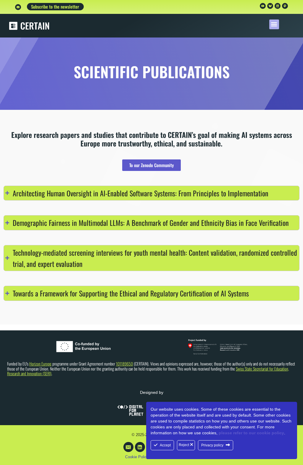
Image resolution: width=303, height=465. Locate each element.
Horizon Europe (40, 363)
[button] (274, 24)
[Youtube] (263, 6)
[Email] (128, 447)
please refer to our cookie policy (251, 432)
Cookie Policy (137, 457)
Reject (184, 445)
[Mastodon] (285, 6)
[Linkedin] (278, 6)
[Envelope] (18, 7)
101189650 (124, 363)
